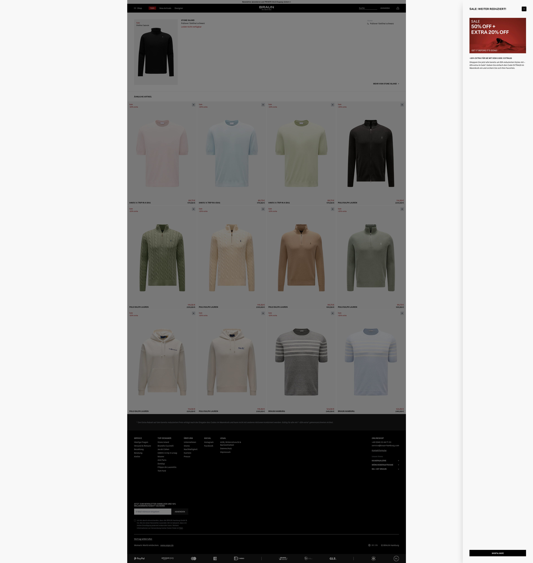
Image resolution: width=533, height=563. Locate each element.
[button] (266, 281)
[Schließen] (524, 9)
